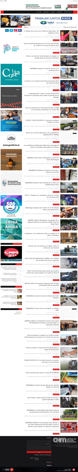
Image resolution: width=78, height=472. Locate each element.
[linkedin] (7, 30)
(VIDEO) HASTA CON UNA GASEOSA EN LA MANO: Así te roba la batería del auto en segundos (42, 259)
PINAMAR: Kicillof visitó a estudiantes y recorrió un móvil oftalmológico (43, 159)
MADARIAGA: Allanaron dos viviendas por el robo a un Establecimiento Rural (42, 184)
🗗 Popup (7, 469)
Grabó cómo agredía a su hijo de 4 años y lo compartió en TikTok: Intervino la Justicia (8, 291)
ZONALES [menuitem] (53, 12)
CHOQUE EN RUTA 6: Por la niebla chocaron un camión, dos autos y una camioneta (41, 361)
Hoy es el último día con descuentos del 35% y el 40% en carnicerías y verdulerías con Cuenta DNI (42, 109)
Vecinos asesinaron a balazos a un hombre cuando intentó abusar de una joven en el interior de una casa (41, 336)
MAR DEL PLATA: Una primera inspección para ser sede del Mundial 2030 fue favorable (42, 284)
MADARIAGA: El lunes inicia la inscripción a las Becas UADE (42, 309)
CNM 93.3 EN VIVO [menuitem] (68, 12)
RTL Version (75, 1)
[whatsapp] (2, 1)
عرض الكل (26, 27)
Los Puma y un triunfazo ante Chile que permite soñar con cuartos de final (41, 82)
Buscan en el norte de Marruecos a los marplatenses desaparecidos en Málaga (42, 134)
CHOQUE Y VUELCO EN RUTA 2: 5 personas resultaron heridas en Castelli (42, 121)
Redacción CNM (55, 35)
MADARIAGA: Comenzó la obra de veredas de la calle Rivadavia (42, 297)
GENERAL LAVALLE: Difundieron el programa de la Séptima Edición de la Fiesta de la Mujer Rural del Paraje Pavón (43, 222)
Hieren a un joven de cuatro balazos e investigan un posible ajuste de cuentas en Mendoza (42, 57)
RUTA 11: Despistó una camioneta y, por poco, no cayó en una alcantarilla (42, 196)
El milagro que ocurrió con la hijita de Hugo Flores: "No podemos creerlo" (41, 32)
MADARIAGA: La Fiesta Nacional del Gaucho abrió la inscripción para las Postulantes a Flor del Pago (43, 411)
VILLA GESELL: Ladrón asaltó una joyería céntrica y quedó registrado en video (43, 399)
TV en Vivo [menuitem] (39, 12)
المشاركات (18, 312)
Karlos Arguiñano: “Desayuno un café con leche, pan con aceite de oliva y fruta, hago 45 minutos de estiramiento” (8, 268)
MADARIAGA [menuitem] (59, 12)
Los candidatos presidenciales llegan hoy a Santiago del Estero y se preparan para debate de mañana (41, 146)
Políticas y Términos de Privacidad (34, 458)
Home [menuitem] (75, 12)
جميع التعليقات (17, 314)
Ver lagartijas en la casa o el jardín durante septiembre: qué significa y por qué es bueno (9, 297)
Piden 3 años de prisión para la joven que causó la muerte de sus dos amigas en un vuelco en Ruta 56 (43, 272)
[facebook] (5, 1)
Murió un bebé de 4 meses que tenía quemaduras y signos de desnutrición (42, 349)
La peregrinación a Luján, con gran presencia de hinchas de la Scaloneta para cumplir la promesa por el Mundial (41, 95)
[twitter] (1, 1)
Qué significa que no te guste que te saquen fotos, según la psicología (9, 274)
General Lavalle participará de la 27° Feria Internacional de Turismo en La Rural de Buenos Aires (41, 44)
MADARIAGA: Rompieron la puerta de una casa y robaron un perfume (44, 171)
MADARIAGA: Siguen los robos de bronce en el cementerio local (44, 69)
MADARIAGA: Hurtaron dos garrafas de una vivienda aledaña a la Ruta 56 (42, 386)
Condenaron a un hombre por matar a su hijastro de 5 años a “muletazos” (42, 234)
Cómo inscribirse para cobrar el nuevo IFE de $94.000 (42, 373)
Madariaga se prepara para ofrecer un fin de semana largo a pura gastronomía (42, 209)
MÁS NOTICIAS (56, 40)
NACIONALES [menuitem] (46, 12)
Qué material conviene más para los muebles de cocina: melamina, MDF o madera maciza (9, 303)
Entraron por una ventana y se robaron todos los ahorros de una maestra (43, 247)
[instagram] (4, 1)
